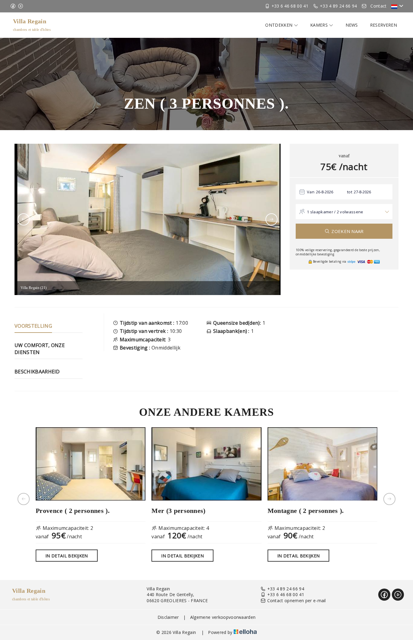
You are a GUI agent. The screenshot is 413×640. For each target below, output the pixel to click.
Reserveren (383, 25)
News (352, 25)
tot (349, 192)
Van (310, 192)
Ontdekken (279, 25)
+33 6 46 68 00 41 (285, 594)
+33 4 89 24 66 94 (285, 589)
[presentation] (24, 219)
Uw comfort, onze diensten (40, 348)
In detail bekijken (66, 556)
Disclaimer (168, 617)
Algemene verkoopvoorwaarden (223, 617)
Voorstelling (33, 326)
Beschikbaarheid (37, 371)
